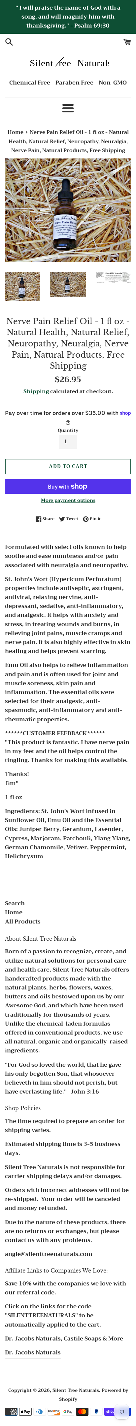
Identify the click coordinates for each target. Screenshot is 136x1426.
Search (15, 903)
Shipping (36, 391)
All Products (23, 921)
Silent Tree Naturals (75, 1390)
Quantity (68, 430)
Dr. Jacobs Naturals (33, 1352)
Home (13, 912)
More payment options (68, 500)
